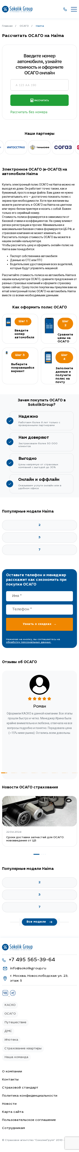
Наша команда (16, 1057)
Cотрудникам (13, 1128)
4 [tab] (34, 772)
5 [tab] (45, 772)
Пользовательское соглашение (29, 1120)
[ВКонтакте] (6, 995)
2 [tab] (14, 772)
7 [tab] (65, 772)
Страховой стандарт (20, 1087)
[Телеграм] (13, 995)
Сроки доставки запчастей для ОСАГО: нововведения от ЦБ (35, 839)
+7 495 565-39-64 (32, 960)
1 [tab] (4, 772)
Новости (9, 1104)
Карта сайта (12, 1112)
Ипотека (11, 1039)
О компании (12, 1071)
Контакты (10, 1079)
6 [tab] (55, 772)
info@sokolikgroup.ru (28, 968)
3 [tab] (24, 772)
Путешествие (15, 1022)
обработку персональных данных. (28, 642)
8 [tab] (75, 772)
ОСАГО (10, 1013)
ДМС (8, 1031)
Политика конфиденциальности (29, 1095)
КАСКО (10, 1005)
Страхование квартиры (23, 1048)
